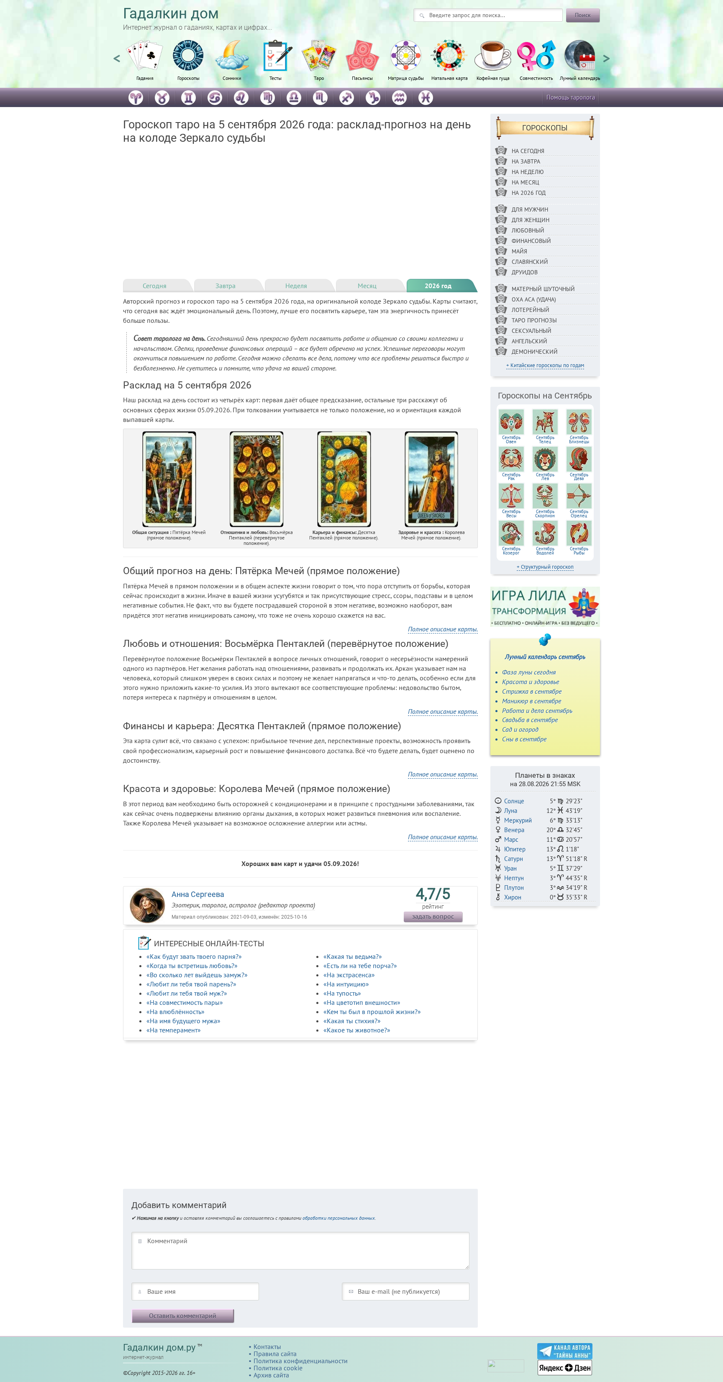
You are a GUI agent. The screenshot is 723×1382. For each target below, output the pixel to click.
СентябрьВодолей (545, 551)
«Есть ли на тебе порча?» (360, 965)
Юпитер (515, 849)
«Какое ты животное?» (356, 1030)
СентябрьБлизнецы (579, 439)
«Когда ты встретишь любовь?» (192, 965)
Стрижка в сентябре (531, 691)
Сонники (232, 77)
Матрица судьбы (406, 77)
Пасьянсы (362, 77)
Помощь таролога (570, 97)
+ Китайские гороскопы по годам (545, 365)
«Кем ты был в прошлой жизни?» (372, 1011)
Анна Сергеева (198, 894)
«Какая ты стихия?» (352, 1021)
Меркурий (518, 820)
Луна (510, 811)
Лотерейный (530, 310)
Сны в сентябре (524, 739)
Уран (510, 868)
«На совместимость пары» (184, 1002)
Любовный (528, 230)
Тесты (275, 77)
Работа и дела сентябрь (537, 710)
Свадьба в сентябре (530, 719)
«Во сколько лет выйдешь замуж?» (197, 975)
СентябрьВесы (511, 513)
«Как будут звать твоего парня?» (194, 956)
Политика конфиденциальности (301, 1360)
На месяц (525, 182)
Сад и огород (520, 729)
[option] (145, 65)
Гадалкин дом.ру (159, 1347)
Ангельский (529, 341)
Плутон (514, 888)
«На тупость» (342, 993)
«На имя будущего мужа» (183, 1021)
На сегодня (528, 151)
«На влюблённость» (175, 1011)
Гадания (145, 77)
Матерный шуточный (543, 289)
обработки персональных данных (339, 1218)
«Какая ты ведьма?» (352, 956)
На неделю (528, 172)
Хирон (512, 897)
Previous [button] (117, 55)
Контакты (267, 1346)
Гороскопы (188, 77)
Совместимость (536, 77)
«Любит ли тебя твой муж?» (186, 993)
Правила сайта (275, 1353)
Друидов (525, 272)
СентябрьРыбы (579, 551)
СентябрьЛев (545, 477)
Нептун (514, 878)
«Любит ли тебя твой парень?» (191, 984)
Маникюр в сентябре (531, 701)
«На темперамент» (173, 1030)
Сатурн (513, 859)
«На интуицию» (346, 984)
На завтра (526, 161)
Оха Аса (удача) (534, 299)
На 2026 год (529, 193)
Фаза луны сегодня (529, 672)
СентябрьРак (511, 477)
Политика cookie (278, 1368)
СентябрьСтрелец (579, 513)
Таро (319, 77)
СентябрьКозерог (511, 551)
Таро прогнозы (534, 320)
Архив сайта (271, 1375)
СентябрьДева (579, 477)
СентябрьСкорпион (545, 513)
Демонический (535, 351)
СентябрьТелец (545, 439)
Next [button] (606, 55)
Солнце (514, 801)
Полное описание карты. (443, 629)
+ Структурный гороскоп (545, 566)
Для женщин (530, 220)
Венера (514, 830)
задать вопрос (433, 916)
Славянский (530, 262)
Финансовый (531, 241)
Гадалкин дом (171, 13)
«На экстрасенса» (349, 975)
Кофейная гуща (493, 77)
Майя (519, 251)
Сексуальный (531, 331)
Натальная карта (449, 77)
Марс (511, 839)
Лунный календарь (580, 77)
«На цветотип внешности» (361, 1002)
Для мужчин (530, 209)
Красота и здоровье (530, 681)
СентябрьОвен (511, 439)
